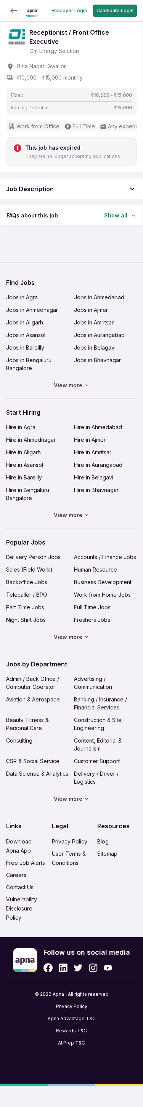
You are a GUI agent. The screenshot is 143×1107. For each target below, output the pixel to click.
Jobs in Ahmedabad (99, 297)
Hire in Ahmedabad (98, 427)
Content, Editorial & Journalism (98, 744)
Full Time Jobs (92, 607)
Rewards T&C (71, 1031)
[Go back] (13, 10)
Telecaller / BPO (26, 594)
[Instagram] (93, 967)
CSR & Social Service (32, 761)
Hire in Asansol (24, 465)
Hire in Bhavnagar (96, 490)
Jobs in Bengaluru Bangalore (28, 364)
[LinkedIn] (63, 967)
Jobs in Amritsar (94, 322)
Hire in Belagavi (93, 477)
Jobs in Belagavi (95, 347)
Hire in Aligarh (23, 452)
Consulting (19, 740)
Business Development (103, 582)
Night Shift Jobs (26, 620)
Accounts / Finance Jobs (105, 557)
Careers (16, 875)
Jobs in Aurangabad (99, 335)
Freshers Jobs (92, 620)
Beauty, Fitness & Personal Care (27, 724)
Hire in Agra (20, 427)
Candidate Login (114, 10)
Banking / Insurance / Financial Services (100, 703)
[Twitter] (78, 967)
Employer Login (69, 10)
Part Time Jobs (25, 607)
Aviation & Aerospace (33, 699)
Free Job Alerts (25, 862)
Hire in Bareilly (24, 477)
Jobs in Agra (22, 297)
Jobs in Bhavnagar (97, 360)
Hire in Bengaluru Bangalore (27, 494)
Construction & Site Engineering (98, 724)
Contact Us (20, 887)
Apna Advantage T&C (72, 1018)
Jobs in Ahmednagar (32, 310)
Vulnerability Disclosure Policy (21, 908)
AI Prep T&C (71, 1043)
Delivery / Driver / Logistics (96, 777)
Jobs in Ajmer (91, 310)
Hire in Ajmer (90, 439)
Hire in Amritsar (92, 452)
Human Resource (95, 569)
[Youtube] (108, 968)
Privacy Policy (69, 841)
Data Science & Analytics (37, 773)
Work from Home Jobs (102, 594)
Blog (103, 841)
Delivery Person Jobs (33, 557)
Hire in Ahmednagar (31, 439)
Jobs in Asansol (25, 335)
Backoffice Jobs (26, 582)
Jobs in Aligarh (24, 322)
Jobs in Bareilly (25, 347)
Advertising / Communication (93, 683)
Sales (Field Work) (29, 569)
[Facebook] (48, 968)
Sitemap (107, 853)
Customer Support (97, 761)
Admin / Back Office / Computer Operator (32, 683)
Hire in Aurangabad (98, 465)
